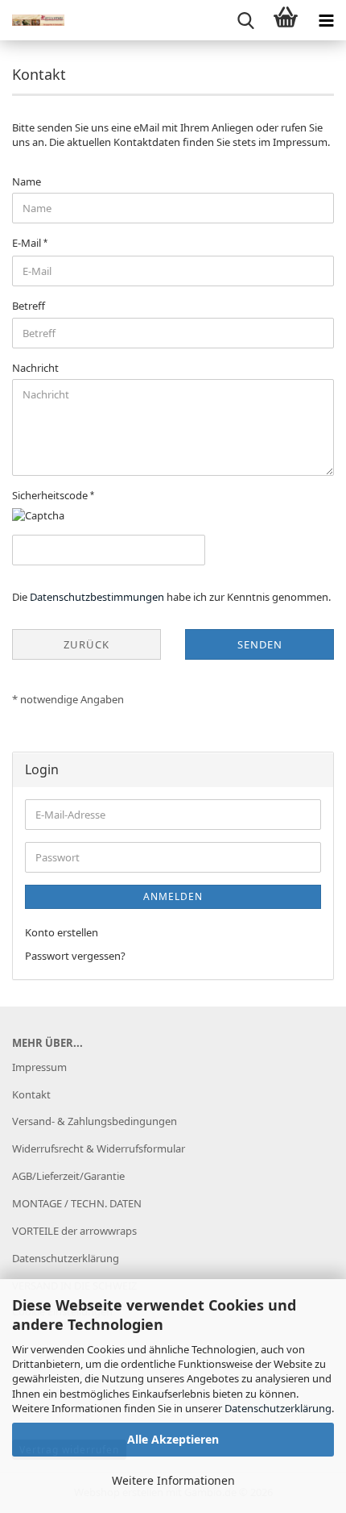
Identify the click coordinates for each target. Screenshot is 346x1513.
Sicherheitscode (51, 495)
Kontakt (31, 1094)
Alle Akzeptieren (173, 1439)
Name (26, 181)
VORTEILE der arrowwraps (74, 1230)
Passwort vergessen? (75, 955)
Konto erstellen (61, 932)
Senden (259, 644)
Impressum (39, 1067)
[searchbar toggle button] (245, 20)
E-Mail (27, 242)
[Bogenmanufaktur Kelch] (32, 20)
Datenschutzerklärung (278, 1408)
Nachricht (35, 368)
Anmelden (173, 896)
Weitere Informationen (173, 1480)
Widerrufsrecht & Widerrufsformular (98, 1148)
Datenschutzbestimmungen (97, 597)
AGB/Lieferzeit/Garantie (68, 1176)
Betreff (28, 305)
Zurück (86, 644)
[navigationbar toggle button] (326, 20)
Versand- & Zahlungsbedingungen (94, 1121)
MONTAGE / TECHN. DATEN (77, 1203)
